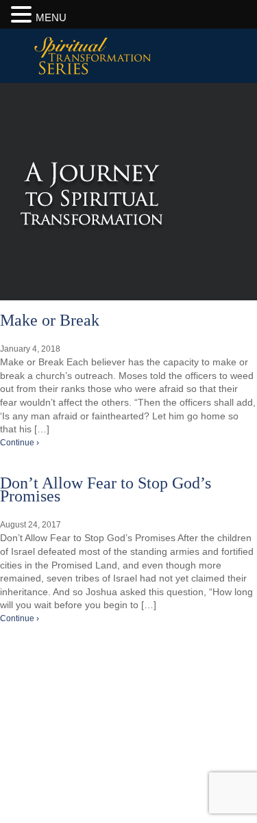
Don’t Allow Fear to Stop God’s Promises (105, 490)
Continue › (19, 442)
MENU (51, 17)
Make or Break (49, 320)
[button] (23, 14)
